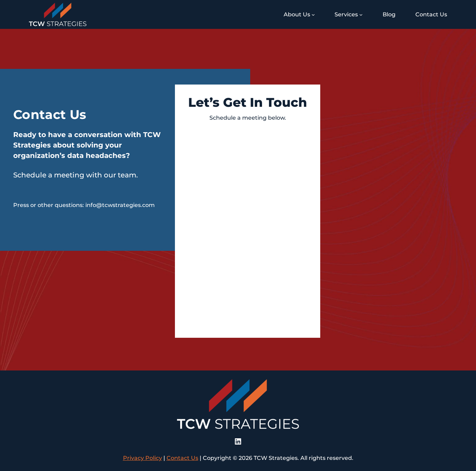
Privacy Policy (142, 458)
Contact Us (182, 458)
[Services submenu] (361, 14)
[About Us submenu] (313, 14)
